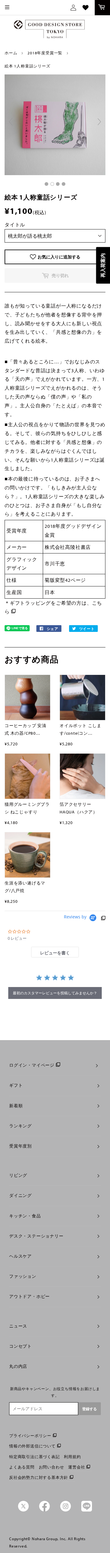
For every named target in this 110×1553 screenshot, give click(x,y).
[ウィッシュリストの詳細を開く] (85, 7)
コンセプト (20, 1346)
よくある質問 (22, 1467)
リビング (18, 1175)
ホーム (11, 52)
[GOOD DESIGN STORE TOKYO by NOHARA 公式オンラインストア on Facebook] (44, 1510)
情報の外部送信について (32, 1445)
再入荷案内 (103, 265)
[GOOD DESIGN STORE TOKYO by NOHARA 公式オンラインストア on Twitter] (23, 1510)
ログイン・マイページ (31, 1065)
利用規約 (72, 1456)
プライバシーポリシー (30, 1435)
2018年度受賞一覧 (45, 52)
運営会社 (76, 1467)
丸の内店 (18, 1366)
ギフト (16, 1085)
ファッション (22, 1276)
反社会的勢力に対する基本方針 (38, 1477)
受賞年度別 (20, 1146)
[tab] (55, 952)
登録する (89, 1409)
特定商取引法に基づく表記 (34, 1456)
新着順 (16, 1105)
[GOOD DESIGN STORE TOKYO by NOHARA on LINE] (86, 1510)
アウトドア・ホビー (29, 1296)
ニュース (18, 1326)
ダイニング (20, 1195)
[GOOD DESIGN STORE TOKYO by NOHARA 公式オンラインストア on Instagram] (65, 1510)
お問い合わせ (51, 1467)
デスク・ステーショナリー (36, 1236)
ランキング (20, 1126)
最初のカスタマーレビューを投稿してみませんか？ (55, 993)
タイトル (15, 225)
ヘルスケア (20, 1256)
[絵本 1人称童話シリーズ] (46, 184)
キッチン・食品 (25, 1216)
